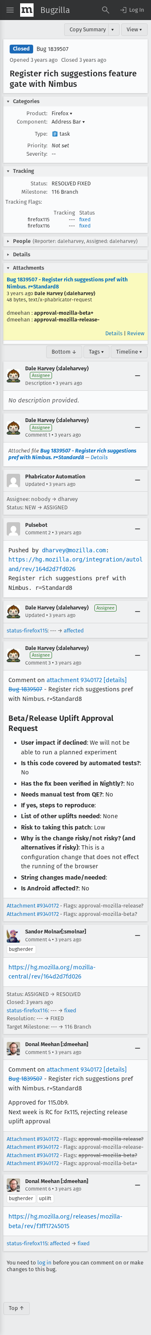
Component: (32, 122)
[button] (132, 10)
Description (38, 383)
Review (135, 333)
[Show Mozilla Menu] (27, 10)
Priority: (37, 145)
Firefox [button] (62, 113)
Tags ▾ (96, 352)
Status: (39, 183)
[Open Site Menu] (10, 10)
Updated (35, 484)
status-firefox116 (27, 1010)
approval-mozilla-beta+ (64, 313)
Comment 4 (38, 940)
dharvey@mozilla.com (74, 550)
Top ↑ (16, 1308)
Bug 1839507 (52, 49)
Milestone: (34, 192)
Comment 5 (38, 1052)
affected (74, 630)
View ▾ (134, 29)
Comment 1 (37, 435)
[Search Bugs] (105, 10)
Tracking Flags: (23, 202)
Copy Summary (88, 29)
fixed (85, 219)
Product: (36, 113)
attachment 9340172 (74, 680)
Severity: (36, 154)
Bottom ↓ (64, 352)
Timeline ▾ (129, 352)
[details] (115, 680)
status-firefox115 (27, 630)
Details (113, 333)
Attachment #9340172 (33, 906)
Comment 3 (38, 663)
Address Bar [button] (68, 122)
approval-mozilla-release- (66, 319)
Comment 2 (38, 533)
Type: (41, 134)
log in (44, 1262)
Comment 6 (38, 1189)
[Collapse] (137, 375)
